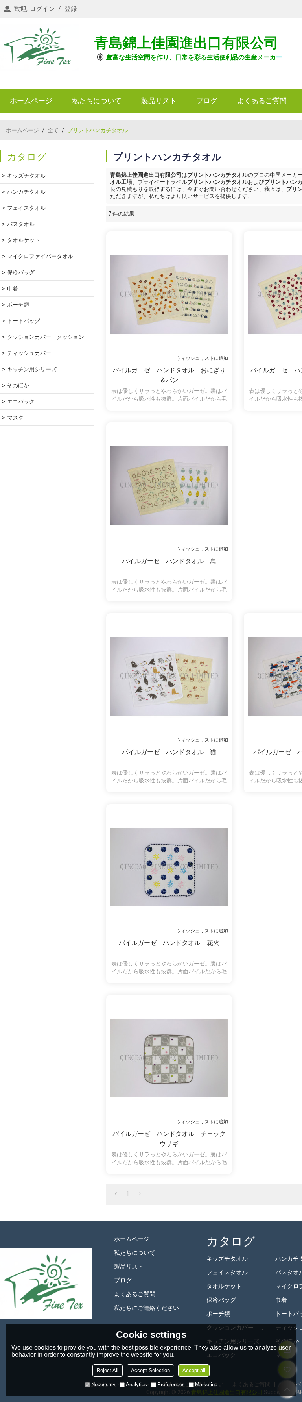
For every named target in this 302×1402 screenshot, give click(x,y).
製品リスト (159, 100)
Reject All (107, 1370)
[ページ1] (116, 1194)
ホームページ (31, 100)
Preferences (171, 1384)
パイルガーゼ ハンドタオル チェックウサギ (169, 1138)
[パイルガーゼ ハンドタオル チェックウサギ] (169, 1058)
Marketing (206, 1384)
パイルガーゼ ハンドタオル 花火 (169, 943)
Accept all (193, 1370)
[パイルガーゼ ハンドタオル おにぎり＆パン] (169, 294)
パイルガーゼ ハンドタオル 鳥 (169, 561)
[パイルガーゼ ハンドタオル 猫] (169, 676)
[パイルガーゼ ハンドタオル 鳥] (169, 485)
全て (53, 130)
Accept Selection (150, 1370)
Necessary (103, 1384)
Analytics (136, 1384)
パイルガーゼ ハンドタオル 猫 (169, 752)
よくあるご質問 (262, 100)
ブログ (206, 100)
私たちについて (97, 100)
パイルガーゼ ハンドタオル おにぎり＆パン (169, 375)
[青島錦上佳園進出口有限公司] (39, 47)
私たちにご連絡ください (146, 1307)
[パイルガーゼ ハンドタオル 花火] (169, 867)
